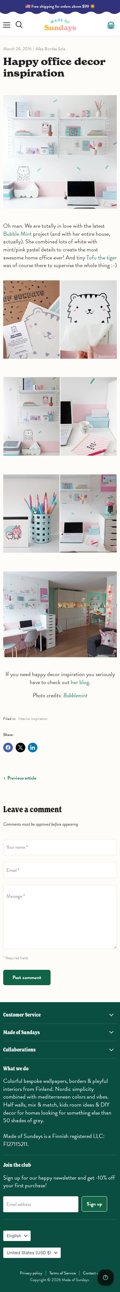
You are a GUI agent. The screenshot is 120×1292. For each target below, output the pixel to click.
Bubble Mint (17, 233)
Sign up (94, 1204)
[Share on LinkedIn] (32, 747)
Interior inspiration (32, 719)
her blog (80, 682)
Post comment (26, 977)
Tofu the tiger (101, 257)
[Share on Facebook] (8, 747)
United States (29, 1252)
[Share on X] (20, 747)
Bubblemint (75, 695)
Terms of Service (62, 1273)
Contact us (91, 1273)
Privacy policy (31, 1273)
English (14, 1235)
